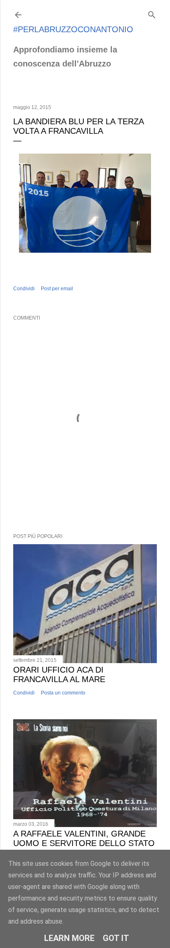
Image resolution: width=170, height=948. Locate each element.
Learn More (69, 938)
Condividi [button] (24, 289)
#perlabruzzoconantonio (73, 29)
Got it (116, 938)
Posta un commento (63, 693)
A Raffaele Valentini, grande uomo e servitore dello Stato (84, 838)
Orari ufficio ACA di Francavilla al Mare (59, 674)
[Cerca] (152, 13)
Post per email (57, 289)
